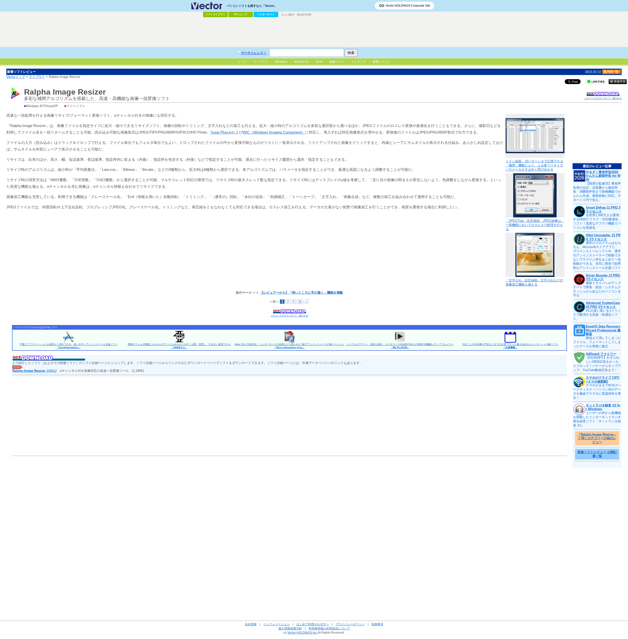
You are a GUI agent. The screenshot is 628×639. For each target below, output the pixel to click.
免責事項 (377, 624)
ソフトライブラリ (215, 14)
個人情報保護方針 (290, 628)
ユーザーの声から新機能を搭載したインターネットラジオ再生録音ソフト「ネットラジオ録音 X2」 (597, 419)
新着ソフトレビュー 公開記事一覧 (597, 454)
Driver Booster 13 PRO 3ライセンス (603, 277)
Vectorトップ (15, 77)
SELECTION (304, 14)
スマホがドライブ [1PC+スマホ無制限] (602, 379)
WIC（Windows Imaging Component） (274, 132)
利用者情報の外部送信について (329, 628)
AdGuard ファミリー (601, 354)
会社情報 (251, 624)
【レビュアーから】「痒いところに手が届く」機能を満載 (301, 292)
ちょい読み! (287, 14)
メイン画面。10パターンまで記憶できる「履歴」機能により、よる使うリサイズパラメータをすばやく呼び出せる (534, 165)
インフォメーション (276, 624)
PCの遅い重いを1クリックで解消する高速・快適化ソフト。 (597, 315)
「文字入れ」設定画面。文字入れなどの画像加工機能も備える (534, 282)
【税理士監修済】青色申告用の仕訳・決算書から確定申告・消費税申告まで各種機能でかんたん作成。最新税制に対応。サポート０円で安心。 (597, 192)
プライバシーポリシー (350, 624)
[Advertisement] (314, 32)
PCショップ (240, 14)
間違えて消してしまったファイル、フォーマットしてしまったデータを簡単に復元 (597, 342)
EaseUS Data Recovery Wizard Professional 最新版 (603, 330)
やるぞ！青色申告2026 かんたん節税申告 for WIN (603, 175)
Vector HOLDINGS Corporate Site (408, 5)
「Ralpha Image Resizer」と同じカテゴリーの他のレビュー (597, 438)
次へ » (302, 301)
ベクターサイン (266, 14)
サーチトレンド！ (254, 53)
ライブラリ (37, 77)
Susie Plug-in (221, 132)
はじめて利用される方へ (312, 624)
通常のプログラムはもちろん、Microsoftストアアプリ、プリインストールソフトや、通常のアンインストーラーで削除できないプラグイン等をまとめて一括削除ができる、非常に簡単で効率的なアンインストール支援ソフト (597, 255)
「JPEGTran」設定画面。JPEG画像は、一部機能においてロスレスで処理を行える (535, 225)
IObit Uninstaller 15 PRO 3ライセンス (603, 237)
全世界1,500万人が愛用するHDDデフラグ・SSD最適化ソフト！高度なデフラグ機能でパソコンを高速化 (597, 221)
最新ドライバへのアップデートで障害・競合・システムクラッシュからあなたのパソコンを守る (597, 289)
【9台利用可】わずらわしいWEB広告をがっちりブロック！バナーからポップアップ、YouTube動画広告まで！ (597, 364)
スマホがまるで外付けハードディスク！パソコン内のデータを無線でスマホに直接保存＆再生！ (597, 391)
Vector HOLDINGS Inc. (302, 632)
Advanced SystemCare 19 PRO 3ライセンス (603, 305)
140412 (34, 371)
